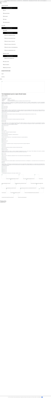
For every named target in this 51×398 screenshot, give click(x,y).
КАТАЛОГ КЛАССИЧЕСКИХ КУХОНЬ (10, 38)
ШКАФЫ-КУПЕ (6, 53)
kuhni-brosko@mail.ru (43, 0)
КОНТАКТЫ (3, 76)
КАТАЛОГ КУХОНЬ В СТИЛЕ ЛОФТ (10, 41)
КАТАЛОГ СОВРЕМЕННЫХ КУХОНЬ (10, 35)
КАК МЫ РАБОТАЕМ (6, 13)
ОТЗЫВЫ (5, 19)
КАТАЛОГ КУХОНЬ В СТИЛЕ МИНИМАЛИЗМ (11, 47)
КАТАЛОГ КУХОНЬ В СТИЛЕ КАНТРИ (10, 44)
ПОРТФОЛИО (6, 16)
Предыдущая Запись (3, 201)
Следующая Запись (3, 202)
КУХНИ (5, 30)
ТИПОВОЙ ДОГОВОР (7, 22)
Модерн (3, 95)
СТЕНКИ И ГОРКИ (6, 61)
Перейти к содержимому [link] (3, 1)
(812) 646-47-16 (19, 0)
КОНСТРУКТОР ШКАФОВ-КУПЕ (9, 58)
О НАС (5, 10)
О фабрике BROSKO (4, 5)
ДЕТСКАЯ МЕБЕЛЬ (6, 64)
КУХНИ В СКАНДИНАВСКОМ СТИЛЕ (10, 50)
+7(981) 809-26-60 (25, 0)
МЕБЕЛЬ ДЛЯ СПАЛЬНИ (7, 67)
